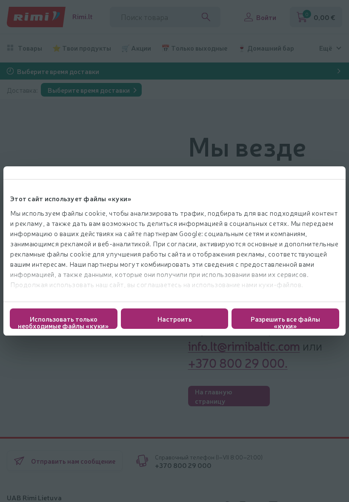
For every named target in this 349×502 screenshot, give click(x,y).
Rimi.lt (82, 16)
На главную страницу (213, 396)
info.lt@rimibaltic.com (244, 345)
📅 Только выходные (194, 47)
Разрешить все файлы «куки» (285, 321)
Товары (30, 47)
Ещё (325, 47)
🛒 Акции (136, 47)
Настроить (174, 318)
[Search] (206, 17)
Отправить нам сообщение (73, 460)
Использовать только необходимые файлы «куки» (63, 321)
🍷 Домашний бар (265, 47)
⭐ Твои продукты (81, 47)
